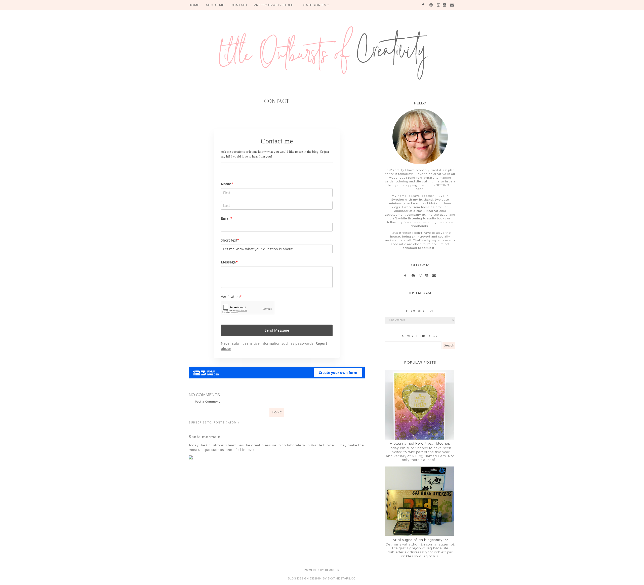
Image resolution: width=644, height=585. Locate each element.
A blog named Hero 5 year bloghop (420, 443)
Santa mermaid (205, 437)
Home (277, 412)
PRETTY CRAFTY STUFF (273, 5)
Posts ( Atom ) (226, 422)
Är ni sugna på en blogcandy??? (420, 540)
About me (215, 5)
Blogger (332, 570)
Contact (239, 5)
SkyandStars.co (341, 578)
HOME (194, 5)
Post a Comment (207, 401)
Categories (315, 5)
